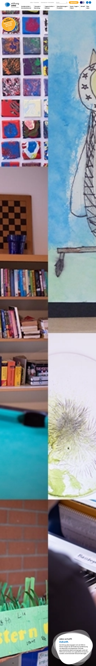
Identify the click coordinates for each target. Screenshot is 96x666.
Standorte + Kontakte (47, 2)
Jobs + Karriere (34, 2)
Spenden (73, 2)
